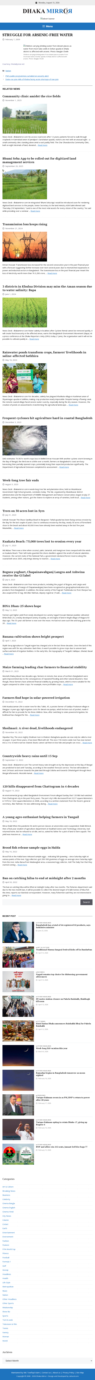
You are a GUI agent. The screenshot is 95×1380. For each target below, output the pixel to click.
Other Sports (8, 1303)
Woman (5, 1336)
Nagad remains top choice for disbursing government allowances (61, 975)
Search (86, 902)
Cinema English (8, 1207)
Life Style (6, 1282)
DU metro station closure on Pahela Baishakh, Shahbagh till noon (63, 1000)
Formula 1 (6, 1261)
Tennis (5, 1328)
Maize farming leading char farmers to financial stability (44, 667)
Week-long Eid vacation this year (51, 1048)
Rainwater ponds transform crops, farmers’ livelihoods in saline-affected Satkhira (44, 354)
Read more (42, 145)
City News (41, 1021)
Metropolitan (7, 1286)
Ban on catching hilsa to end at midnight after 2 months (44, 878)
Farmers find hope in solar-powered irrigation (36, 698)
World (5, 1340)
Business (41, 972)
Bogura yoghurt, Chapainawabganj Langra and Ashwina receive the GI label (43, 573)
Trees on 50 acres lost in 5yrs (23, 511)
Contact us (46, 1372)
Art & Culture (43, 947)
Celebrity (6, 1199)
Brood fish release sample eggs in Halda (31, 847)
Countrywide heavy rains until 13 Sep (29, 756)
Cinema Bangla (8, 1203)
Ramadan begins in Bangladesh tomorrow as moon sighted (60, 1074)
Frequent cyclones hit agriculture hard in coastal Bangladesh (47, 418)
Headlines (41, 1095)
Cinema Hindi (7, 1211)
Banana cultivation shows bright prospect (33, 637)
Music (4, 1291)
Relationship (7, 1307)
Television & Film (9, 1324)
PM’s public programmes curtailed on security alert (27, 76)
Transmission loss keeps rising (24, 224)
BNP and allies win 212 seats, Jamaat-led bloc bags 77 (61, 1146)
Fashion (5, 1241)
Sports (5, 1316)
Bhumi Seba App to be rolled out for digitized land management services (39, 160)
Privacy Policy (68, 1372)
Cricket (5, 1224)
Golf (4, 1266)
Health (5, 1278)
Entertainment (8, 1232)
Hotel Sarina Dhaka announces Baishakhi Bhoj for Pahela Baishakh (63, 1024)
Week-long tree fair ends (20, 480)
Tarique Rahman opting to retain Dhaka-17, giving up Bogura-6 (61, 1123)
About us (56, 1372)
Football (5, 1257)
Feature (5, 1245)
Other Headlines (44, 923)
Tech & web (7, 1320)
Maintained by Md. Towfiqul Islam (25, 1372)
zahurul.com (74, 1376)
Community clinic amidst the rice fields (31, 96)
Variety (5, 1332)
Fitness (5, 1253)
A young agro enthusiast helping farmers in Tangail (40, 817)
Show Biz (6, 1311)
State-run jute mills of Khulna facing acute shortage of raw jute (32, 79)
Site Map (80, 1372)
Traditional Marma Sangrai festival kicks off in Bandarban (64, 949)
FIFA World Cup (8, 1249)
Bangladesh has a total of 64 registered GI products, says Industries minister (63, 926)
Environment (7, 1236)
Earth (4, 1228)
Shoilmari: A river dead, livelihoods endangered (37, 728)
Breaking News (8, 1191)
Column (5, 1220)
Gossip (5, 1270)
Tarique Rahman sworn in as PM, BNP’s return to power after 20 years (63, 1098)
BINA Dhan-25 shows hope (21, 606)
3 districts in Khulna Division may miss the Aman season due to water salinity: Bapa (47, 288)
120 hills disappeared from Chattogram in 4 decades (40, 786)
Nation (8, 70)
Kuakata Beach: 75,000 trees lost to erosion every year (41, 541)
